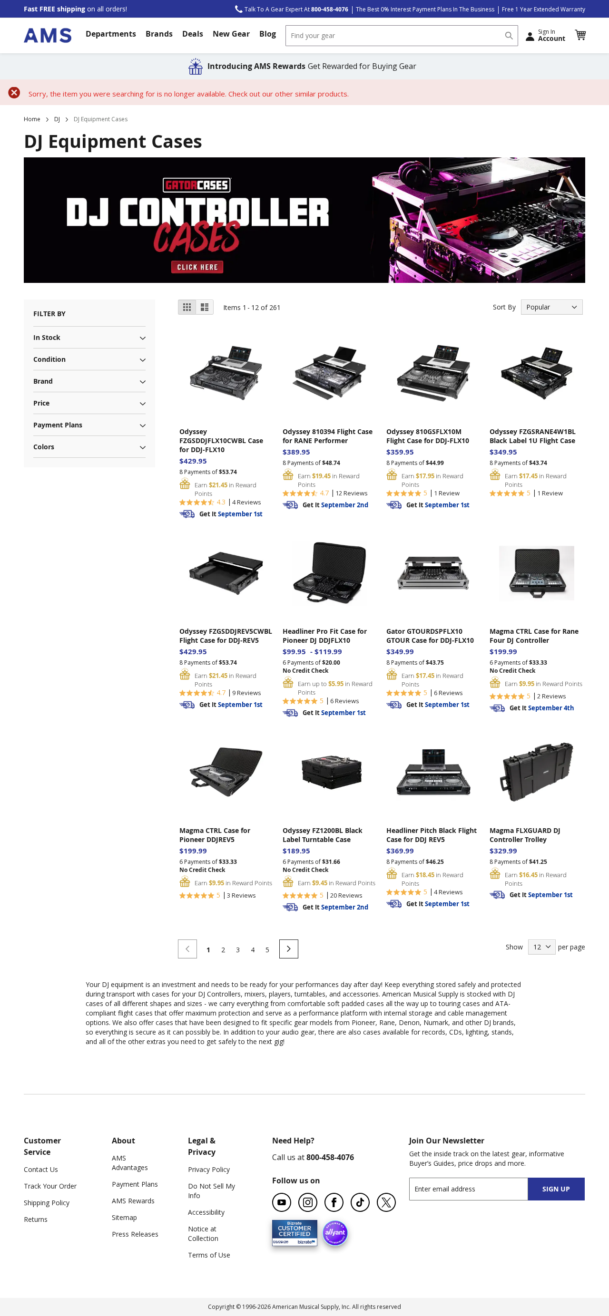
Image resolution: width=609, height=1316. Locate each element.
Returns (36, 1219)
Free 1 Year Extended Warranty (543, 9)
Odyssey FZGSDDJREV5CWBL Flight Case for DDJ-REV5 (225, 636)
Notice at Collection (203, 1233)
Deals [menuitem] (192, 34)
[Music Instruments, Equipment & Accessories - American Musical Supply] (47, 35)
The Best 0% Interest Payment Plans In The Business (425, 9)
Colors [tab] (43, 446)
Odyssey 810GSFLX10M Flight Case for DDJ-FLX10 (427, 436)
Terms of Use (209, 1254)
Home (32, 119)
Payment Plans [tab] (57, 424)
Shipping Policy (46, 1202)
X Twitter (386, 1202)
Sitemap (124, 1217)
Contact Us (41, 1169)
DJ (57, 119)
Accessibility (206, 1212)
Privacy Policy (209, 1169)
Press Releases (135, 1234)
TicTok (360, 1202)
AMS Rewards (133, 1200)
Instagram (307, 1202)
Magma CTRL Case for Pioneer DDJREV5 (214, 835)
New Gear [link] (231, 34)
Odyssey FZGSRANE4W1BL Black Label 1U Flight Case (533, 436)
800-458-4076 (330, 1157)
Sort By (504, 306)
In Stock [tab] (46, 337)
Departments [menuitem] (111, 34)
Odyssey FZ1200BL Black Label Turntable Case (323, 835)
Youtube (281, 1202)
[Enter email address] (477, 1188)
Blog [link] (267, 34)
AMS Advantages (130, 1162)
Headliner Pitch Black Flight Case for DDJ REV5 (431, 835)
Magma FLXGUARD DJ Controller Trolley (525, 835)
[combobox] (401, 35)
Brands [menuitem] (159, 34)
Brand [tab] (43, 381)
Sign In (551, 35)
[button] (580, 35)
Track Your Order (50, 1185)
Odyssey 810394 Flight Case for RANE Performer (328, 436)
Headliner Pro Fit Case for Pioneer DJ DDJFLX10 (325, 636)
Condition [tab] (49, 359)
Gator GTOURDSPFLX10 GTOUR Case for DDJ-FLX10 (430, 636)
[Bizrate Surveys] (304, 1240)
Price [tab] (41, 402)
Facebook (334, 1202)
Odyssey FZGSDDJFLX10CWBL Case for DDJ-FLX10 (221, 440)
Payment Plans (135, 1184)
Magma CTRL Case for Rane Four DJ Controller (534, 636)
